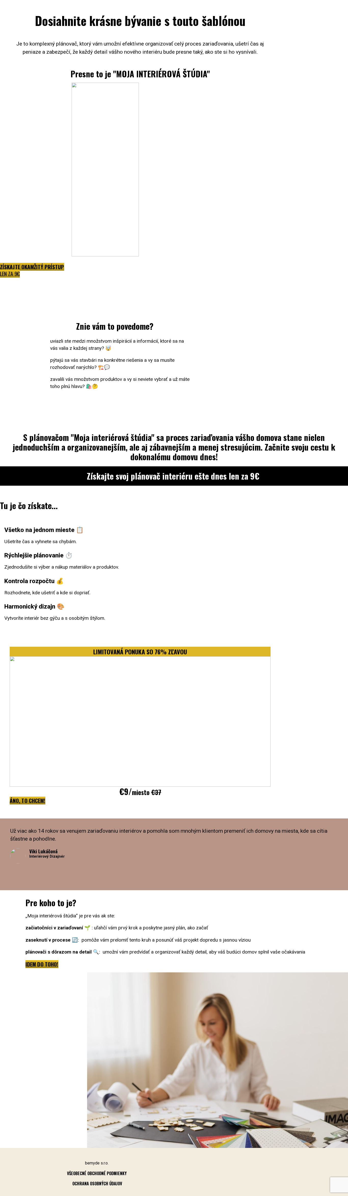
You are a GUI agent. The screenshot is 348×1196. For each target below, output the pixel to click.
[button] (32, 270)
